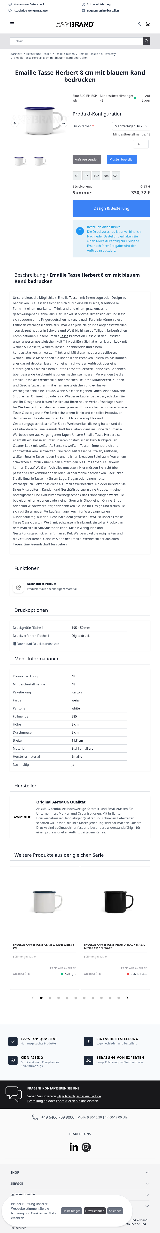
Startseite (16, 54)
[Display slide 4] (67, 998)
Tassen (74, 297)
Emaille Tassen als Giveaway (97, 54)
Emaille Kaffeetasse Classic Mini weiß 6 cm (43, 946)
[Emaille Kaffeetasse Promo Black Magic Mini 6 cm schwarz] (115, 901)
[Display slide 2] (50, 998)
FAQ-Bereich (66, 1096)
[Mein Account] (139, 24)
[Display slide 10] (118, 998)
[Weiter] (63, 123)
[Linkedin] (73, 1147)
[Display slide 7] (93, 998)
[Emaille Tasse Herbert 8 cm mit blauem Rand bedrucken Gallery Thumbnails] (29, 161)
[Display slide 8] (101, 998)
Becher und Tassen (38, 54)
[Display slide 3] (58, 998)
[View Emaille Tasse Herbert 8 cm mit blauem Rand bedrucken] (19, 161)
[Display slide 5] (75, 998)
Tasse (64, 336)
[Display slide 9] (110, 998)
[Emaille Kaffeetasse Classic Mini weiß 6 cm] (44, 901)
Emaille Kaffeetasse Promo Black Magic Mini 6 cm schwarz (114, 946)
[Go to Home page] (75, 24)
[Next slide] (127, 998)
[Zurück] (14, 123)
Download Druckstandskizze (38, 644)
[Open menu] (12, 23)
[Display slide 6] (84, 998)
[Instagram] (86, 1147)
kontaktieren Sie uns (71, 1101)
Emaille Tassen (65, 54)
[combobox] (76, 41)
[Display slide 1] (41, 998)
